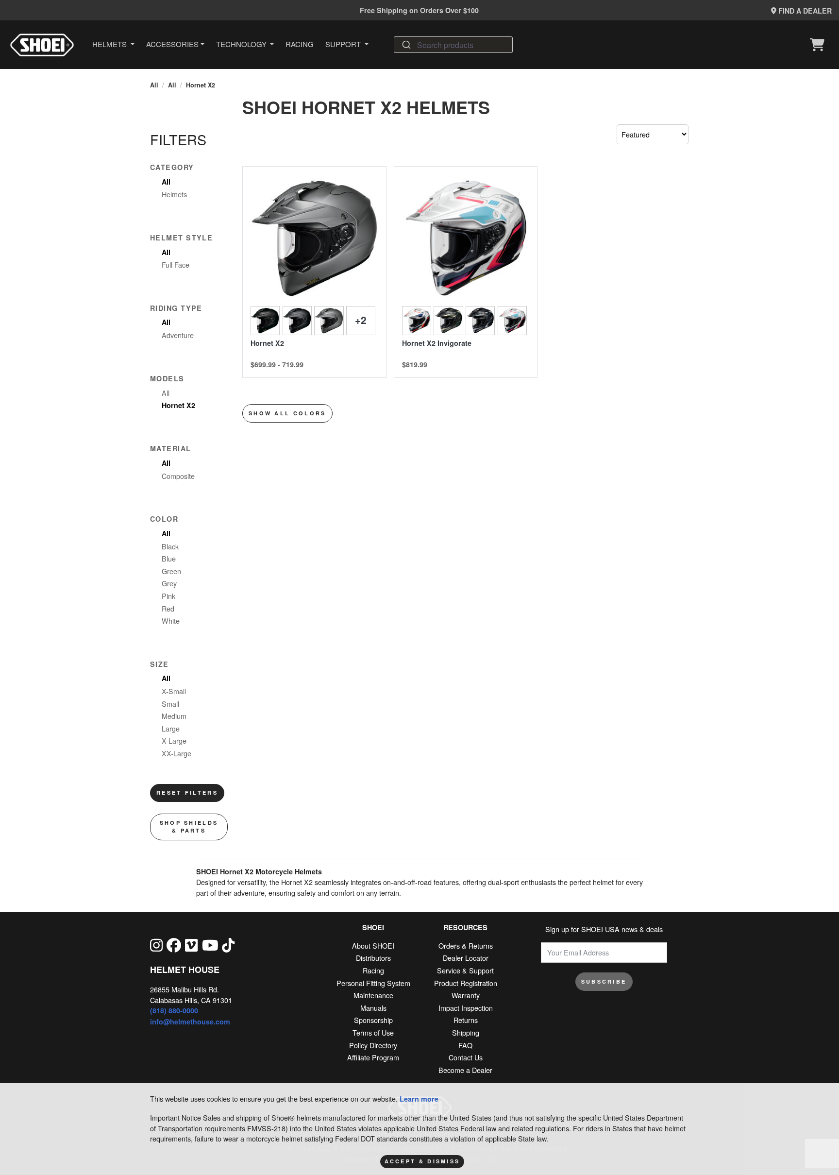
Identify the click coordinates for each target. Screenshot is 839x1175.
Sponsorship (373, 1020)
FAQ (465, 1045)
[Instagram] (156, 944)
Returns (465, 1020)
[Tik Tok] (228, 944)
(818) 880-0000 (174, 1010)
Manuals (373, 1008)
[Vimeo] (191, 944)
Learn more (419, 1099)
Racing (299, 44)
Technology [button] (242, 44)
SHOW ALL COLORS (287, 413)
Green (171, 571)
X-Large (174, 740)
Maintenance (373, 995)
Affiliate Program (373, 1057)
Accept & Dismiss (422, 1161)
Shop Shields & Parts (189, 826)
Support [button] (344, 44)
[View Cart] (819, 44)
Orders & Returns (465, 945)
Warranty (466, 995)
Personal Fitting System (373, 983)
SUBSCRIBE (604, 981)
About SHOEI (373, 945)
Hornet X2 (200, 85)
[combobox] (453, 44)
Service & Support (465, 970)
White (171, 620)
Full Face (175, 264)
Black (170, 546)
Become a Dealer (465, 1070)
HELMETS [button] (110, 44)
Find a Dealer (804, 11)
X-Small (174, 691)
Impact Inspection (465, 1008)
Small (170, 703)
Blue (169, 558)
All (154, 85)
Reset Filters (187, 792)
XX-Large (176, 753)
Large (171, 728)
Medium (174, 716)
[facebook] (174, 944)
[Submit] (405, 44)
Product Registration (465, 983)
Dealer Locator (465, 958)
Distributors (373, 958)
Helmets (174, 194)
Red (168, 608)
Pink (168, 596)
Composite (178, 476)
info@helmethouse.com (190, 1021)
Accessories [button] (172, 44)
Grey (169, 583)
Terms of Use (373, 1032)
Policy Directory (373, 1045)
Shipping (465, 1032)
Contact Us (466, 1057)
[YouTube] (210, 944)
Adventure (178, 335)
